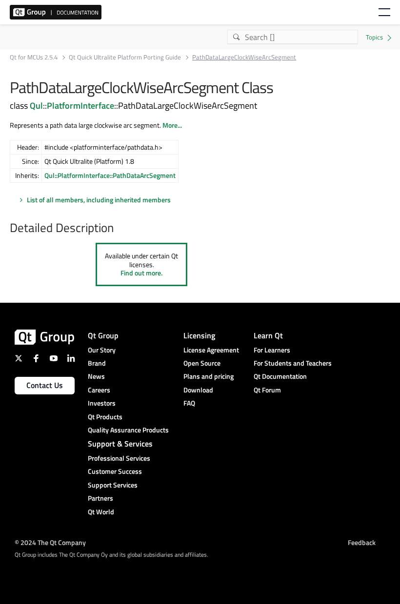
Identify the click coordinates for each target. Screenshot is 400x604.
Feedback (362, 542)
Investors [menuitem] (102, 403)
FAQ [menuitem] (189, 403)
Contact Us (44, 385)
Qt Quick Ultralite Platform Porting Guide (125, 57)
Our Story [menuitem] (102, 350)
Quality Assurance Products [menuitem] (128, 430)
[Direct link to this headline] (118, 228)
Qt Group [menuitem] (103, 335)
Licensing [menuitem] (199, 335)
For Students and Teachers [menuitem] (293, 363)
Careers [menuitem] (99, 390)
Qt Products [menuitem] (105, 416)
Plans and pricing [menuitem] (208, 376)
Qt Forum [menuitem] (267, 390)
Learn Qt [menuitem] (268, 335)
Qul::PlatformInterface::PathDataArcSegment (110, 175)
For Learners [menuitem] (272, 350)
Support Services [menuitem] (113, 485)
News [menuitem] (96, 376)
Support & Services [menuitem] (120, 443)
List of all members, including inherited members (99, 200)
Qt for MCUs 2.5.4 (34, 57)
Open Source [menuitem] (201, 363)
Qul (36, 105)
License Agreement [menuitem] (211, 350)
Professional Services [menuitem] (119, 458)
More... (172, 125)
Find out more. (141, 273)
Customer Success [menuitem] (115, 471)
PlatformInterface (80, 105)
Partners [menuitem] (100, 498)
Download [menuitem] (198, 390)
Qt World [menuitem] (101, 512)
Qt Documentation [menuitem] (280, 376)
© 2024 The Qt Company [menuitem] (50, 542)
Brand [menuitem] (97, 363)
